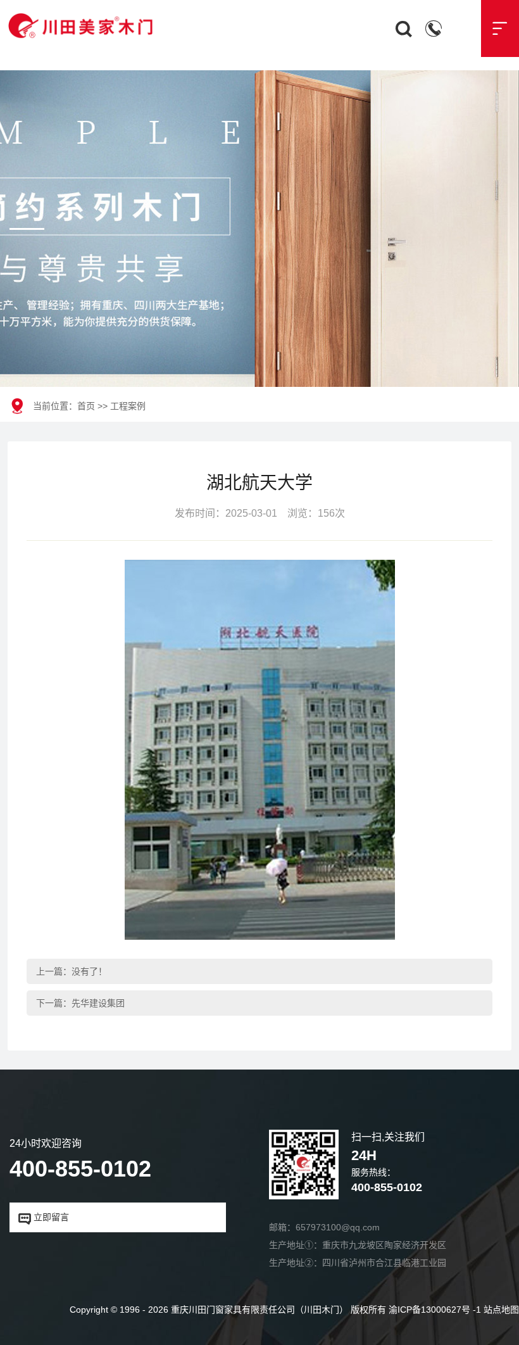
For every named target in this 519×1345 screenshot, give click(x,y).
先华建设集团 (98, 1003)
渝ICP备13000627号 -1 (435, 1309)
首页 (86, 406)
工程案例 (128, 406)
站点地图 (501, 1309)
